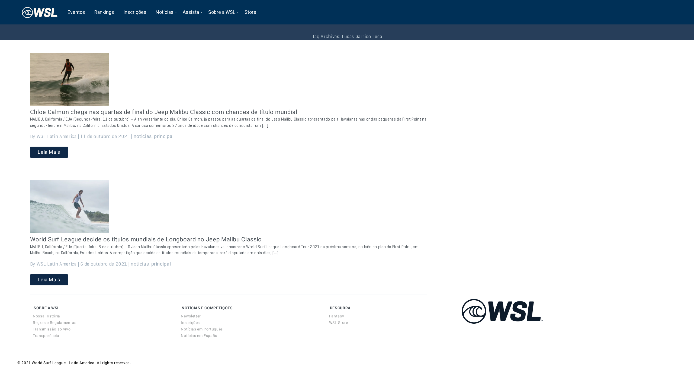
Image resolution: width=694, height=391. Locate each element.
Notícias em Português (202, 329)
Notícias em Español (199, 335)
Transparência (46, 335)
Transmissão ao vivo (51, 329)
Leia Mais (49, 152)
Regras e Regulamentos (54, 322)
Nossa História (46, 316)
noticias (143, 136)
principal (164, 136)
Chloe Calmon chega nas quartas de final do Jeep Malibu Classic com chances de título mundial (163, 112)
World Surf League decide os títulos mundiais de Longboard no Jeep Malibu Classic (146, 239)
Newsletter (191, 316)
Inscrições (190, 322)
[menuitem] (76, 12)
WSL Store (338, 322)
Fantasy (336, 316)
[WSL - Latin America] (40, 12)
